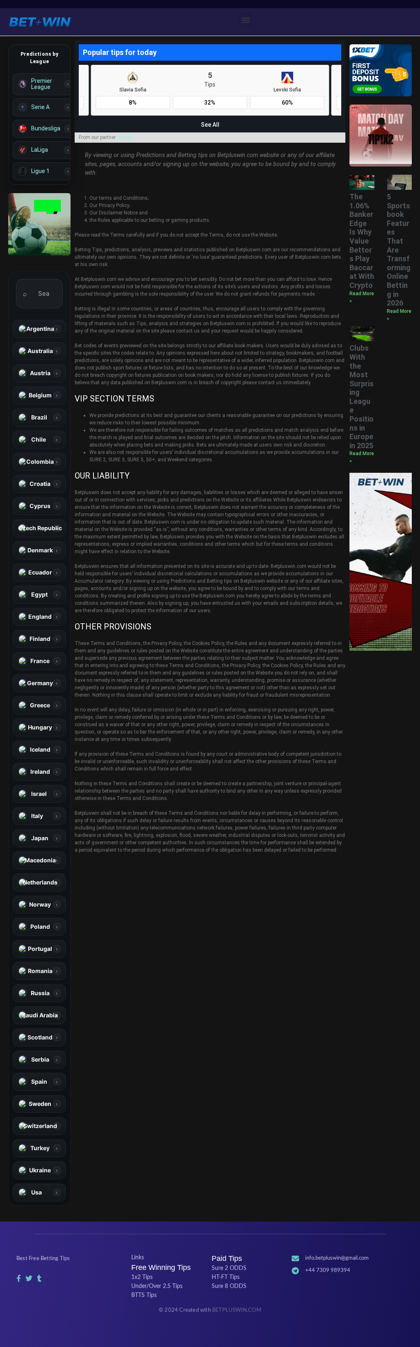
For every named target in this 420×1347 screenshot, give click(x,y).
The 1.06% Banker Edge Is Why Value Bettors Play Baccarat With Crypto (361, 240)
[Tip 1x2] (39, 224)
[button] (245, 20)
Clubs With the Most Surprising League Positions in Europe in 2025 (361, 397)
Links (137, 1257)
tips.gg (124, 137)
